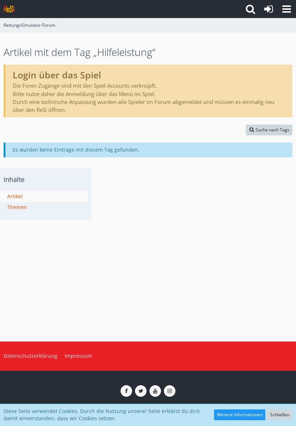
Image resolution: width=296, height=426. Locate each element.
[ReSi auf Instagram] (169, 391)
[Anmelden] (268, 9)
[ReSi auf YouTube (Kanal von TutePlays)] (155, 391)
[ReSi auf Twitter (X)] (141, 391)
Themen (17, 207)
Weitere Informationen (239, 415)
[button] (286, 9)
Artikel (15, 196)
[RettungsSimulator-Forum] (9, 9)
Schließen (280, 415)
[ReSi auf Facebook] (126, 391)
